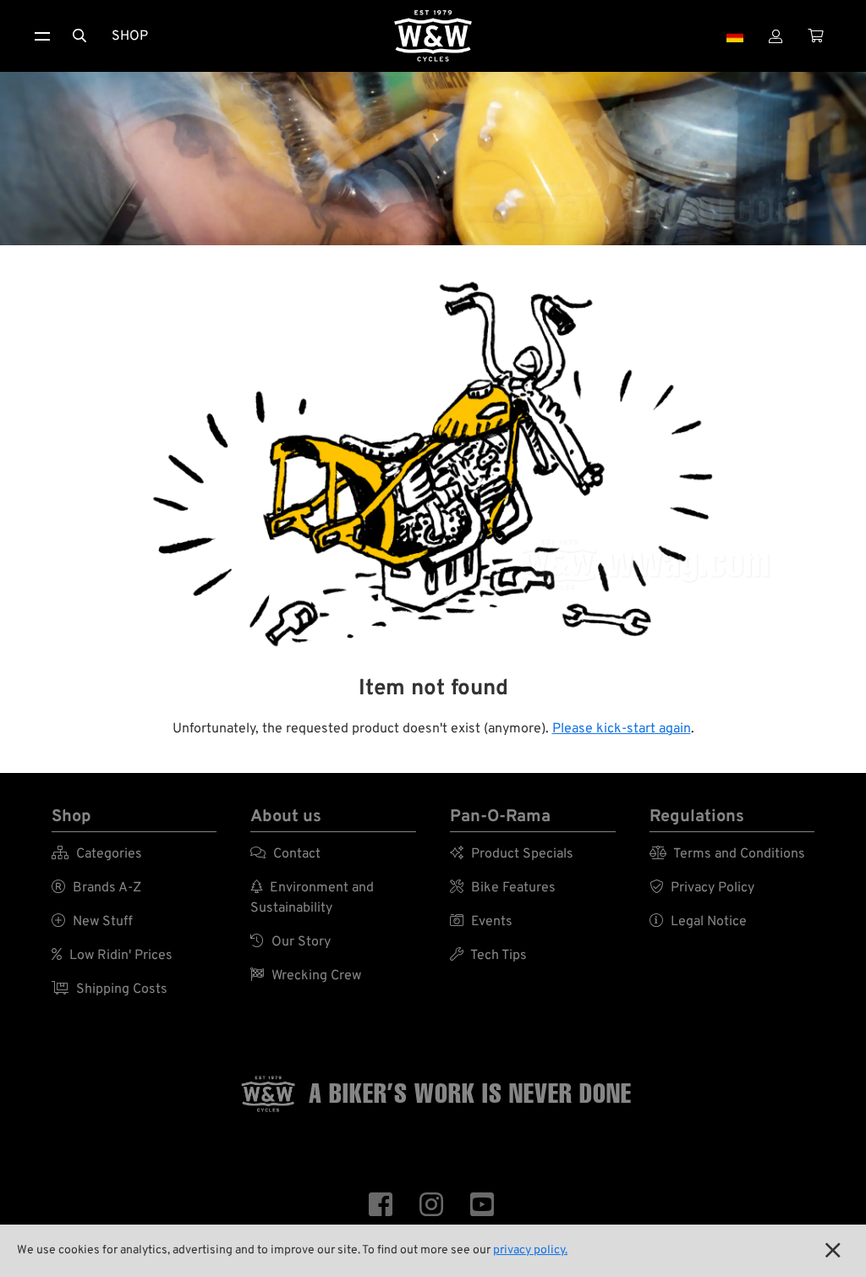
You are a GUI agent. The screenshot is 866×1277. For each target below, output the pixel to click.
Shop (130, 36)
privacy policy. (530, 1250)
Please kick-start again (621, 729)
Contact (285, 854)
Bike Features (503, 888)
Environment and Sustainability (312, 898)
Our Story (290, 942)
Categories (97, 854)
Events (481, 921)
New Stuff (92, 921)
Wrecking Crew (305, 975)
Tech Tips (488, 955)
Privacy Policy (702, 888)
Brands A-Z (96, 888)
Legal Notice (698, 921)
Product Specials (511, 854)
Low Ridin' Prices (112, 955)
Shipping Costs (109, 989)
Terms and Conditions (727, 854)
